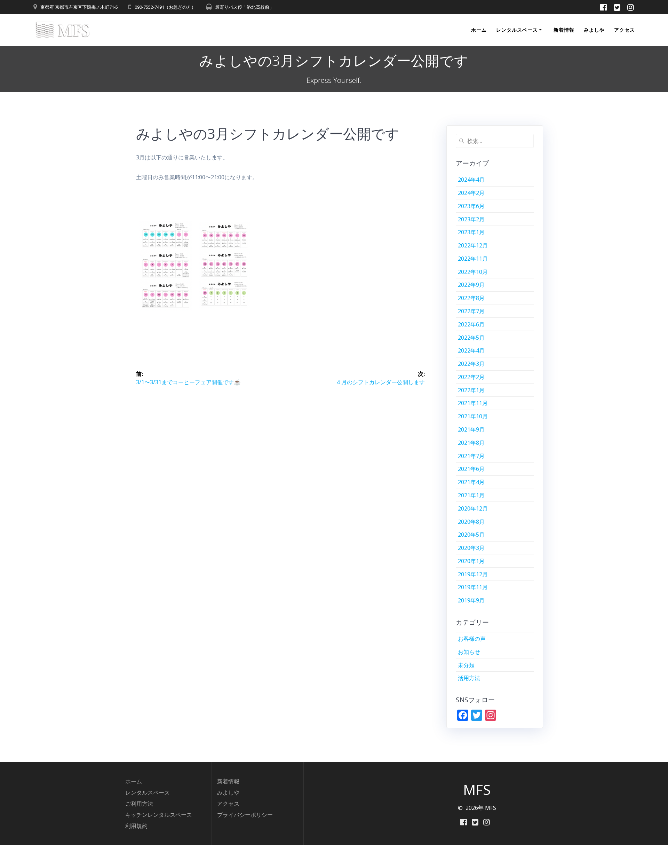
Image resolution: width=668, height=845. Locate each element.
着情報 (231, 781)
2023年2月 (471, 219)
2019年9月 (471, 600)
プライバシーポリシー (245, 815)
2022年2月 (471, 377)
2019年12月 (473, 574)
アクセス (624, 29)
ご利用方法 (139, 803)
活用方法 (469, 678)
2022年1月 (471, 390)
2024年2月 (471, 193)
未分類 (466, 665)
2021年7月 (471, 456)
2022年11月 (473, 258)
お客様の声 (472, 638)
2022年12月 (473, 245)
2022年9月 (471, 285)
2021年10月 (473, 416)
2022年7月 (471, 311)
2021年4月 (471, 482)
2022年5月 (471, 337)
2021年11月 (473, 403)
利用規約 (136, 826)
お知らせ (469, 652)
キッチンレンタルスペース (158, 815)
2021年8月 (471, 443)
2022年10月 (473, 272)
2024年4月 (471, 179)
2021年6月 (471, 469)
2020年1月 (471, 561)
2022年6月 (471, 324)
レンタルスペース (517, 29)
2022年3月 (471, 364)
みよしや (594, 29)
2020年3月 (471, 548)
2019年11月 (473, 587)
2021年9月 (471, 429)
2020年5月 (471, 534)
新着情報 (564, 29)
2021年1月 (471, 495)
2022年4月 (471, 350)
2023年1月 (471, 232)
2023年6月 (471, 206)
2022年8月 (471, 298)
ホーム (479, 29)
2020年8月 (471, 522)
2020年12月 (473, 508)
